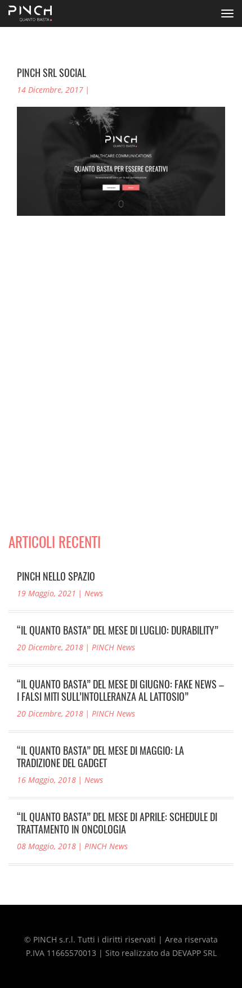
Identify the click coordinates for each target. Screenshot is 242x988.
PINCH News (113, 647)
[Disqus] (121, 392)
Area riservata (191, 939)
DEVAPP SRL (194, 953)
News (93, 593)
